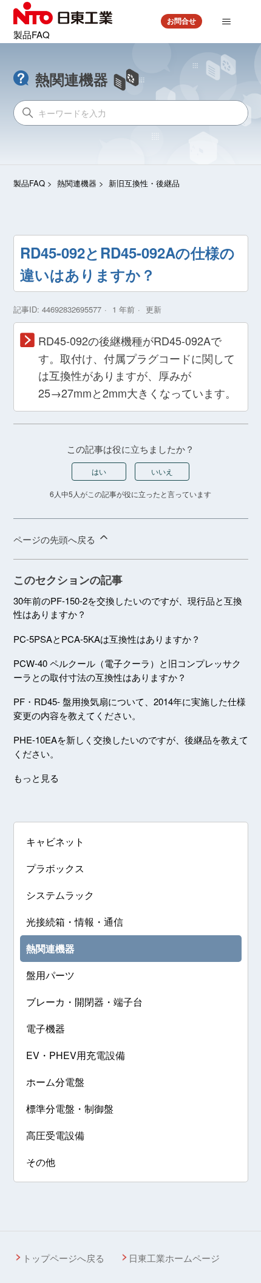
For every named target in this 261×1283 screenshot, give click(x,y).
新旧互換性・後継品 (144, 183)
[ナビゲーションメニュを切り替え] (226, 22)
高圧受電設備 (55, 1135)
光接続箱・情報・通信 (74, 922)
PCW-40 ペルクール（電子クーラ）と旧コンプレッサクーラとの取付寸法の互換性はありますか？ (127, 670)
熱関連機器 (77, 183)
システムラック (60, 895)
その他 (40, 1162)
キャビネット (55, 841)
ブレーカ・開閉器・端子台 (84, 1002)
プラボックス (55, 868)
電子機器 (45, 1028)
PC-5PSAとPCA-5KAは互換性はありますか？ (106, 638)
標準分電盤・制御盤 (70, 1108)
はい (99, 471)
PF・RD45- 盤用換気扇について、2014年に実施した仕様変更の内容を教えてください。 (129, 708)
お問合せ (181, 20)
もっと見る (36, 777)
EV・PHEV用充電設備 (75, 1055)
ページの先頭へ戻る (55, 539)
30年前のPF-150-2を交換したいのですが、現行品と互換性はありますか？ (127, 607)
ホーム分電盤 (55, 1082)
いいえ (162, 471)
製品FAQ (29, 183)
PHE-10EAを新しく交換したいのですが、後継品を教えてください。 (130, 746)
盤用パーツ (50, 975)
